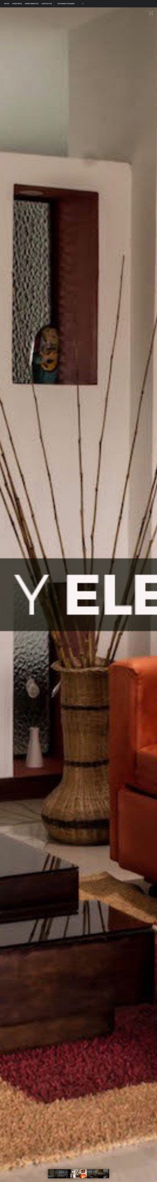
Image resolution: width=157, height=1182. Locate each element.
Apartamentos (31, 4)
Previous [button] (43, 1173)
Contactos (46, 4)
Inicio (6, 4)
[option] (78, 594)
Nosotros (17, 4)
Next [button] (114, 1173)
